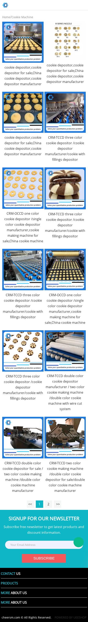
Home (6, 17)
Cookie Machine (22, 17)
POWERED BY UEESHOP (70, 617)
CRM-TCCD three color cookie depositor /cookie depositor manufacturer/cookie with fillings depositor (65, 148)
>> (58, 504)
